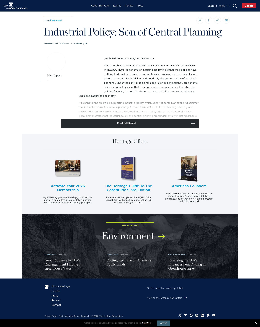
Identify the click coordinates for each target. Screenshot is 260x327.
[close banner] (256, 324)
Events (117, 5)
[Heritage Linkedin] (202, 316)
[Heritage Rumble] (208, 316)
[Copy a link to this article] (217, 20)
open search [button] (234, 6)
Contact (56, 304)
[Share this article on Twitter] (199, 20)
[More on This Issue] (161, 235)
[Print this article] (226, 20)
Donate (249, 5)
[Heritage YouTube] (213, 316)
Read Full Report (126, 123)
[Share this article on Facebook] (208, 20)
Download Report (80, 44)
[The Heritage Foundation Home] (16, 5)
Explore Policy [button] (216, 5)
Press (140, 5)
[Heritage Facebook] (191, 316)
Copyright (85, 316)
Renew (129, 5)
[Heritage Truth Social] (185, 316)
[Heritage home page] (47, 287)
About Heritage (100, 5)
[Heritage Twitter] (179, 316)
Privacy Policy (51, 316)
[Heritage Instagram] (196, 316)
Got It (163, 323)
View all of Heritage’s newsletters (164, 298)
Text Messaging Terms (69, 316)
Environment (56, 20)
